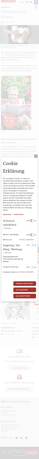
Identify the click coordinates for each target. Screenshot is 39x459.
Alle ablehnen (22, 290)
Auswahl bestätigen (24, 283)
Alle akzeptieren (23, 296)
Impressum (7, 214)
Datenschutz (18, 214)
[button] (27, 239)
